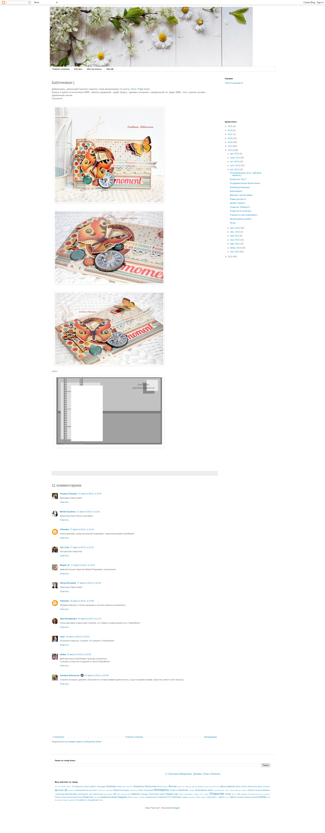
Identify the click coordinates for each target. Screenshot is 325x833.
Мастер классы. (94, 69)
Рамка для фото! (238, 199)
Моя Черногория (124, 794)
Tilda (101, 800)
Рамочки (65, 797)
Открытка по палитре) (240, 211)
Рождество (88, 797)
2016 (230, 138)
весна (159, 786)
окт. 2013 (234, 161)
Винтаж (173, 786)
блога (133, 89)
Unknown (64, 529)
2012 (230, 256)
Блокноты (139, 786)
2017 (230, 134)
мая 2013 (235, 236)
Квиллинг (134, 790)
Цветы (233, 797)
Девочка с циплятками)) (241, 195)
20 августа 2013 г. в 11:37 (89, 619)
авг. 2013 (234, 169)
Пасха (234, 794)
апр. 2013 (235, 240)
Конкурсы (161, 790)
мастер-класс (71, 794)
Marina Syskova (67, 512)
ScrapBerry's (81, 800)
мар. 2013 (235, 244)
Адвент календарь (98, 786)
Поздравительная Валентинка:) (245, 183)
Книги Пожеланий (146, 790)
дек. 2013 (235, 153)
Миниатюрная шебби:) (241, 219)
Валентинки (151, 786)
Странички (175, 797)
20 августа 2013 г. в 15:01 (78, 637)
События (162, 797)
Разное (58, 797)
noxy (62, 637)
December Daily (61, 800)
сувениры (192, 797)
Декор (194, 786)
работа (267, 794)
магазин (258, 790)
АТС (131, 786)
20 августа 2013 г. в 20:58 (79, 654)
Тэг (217, 797)
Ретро (79, 797)
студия (184, 797)
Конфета (173, 790)
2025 (230, 126)
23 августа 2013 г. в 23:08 (97, 675)
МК (114, 794)
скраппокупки (151, 797)
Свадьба (122, 797)
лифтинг (251, 790)
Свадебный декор (108, 797)
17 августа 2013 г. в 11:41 (88, 512)
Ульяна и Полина (68, 494)
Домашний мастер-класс (86, 790)
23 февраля (77, 786)
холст (227, 797)
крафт (192, 790)
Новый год (171, 794)
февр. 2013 (236, 248)
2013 (230, 150)
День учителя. (264, 786)
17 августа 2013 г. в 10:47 (90, 494)
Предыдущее (210, 737)
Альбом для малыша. (240, 187)
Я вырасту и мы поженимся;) (243, 215)
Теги (198, 797)
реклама (73, 797)
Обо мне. (78, 69)
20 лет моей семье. (63, 786)
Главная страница (61, 69)
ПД (238, 794)
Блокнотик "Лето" (238, 179)
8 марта (86, 786)
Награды (144, 794)
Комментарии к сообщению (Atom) (84, 742)
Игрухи (116, 790)
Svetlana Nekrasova (70, 675)
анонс (119, 786)
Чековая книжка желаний (247, 797)
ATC (268, 797)
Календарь (124, 790)
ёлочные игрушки (105, 790)
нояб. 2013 (235, 158)
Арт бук (126, 786)
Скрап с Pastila (139, 797)
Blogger (176, 808)
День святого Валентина (246, 786)
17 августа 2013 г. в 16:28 (89, 583)
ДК (65, 790)
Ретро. (233, 223)
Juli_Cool (64, 547)
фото (221, 797)
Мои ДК (110, 69)
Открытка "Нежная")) (240, 207)
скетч (130, 797)
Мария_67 (65, 565)
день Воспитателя (212, 786)
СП (168, 797)
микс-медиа (108, 794)
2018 (230, 130)
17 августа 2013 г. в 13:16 (82, 547)
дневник (71, 790)
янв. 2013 (235, 252)
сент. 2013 (235, 165)
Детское (59, 790)
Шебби (262, 797)
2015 (230, 142)
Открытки (217, 793)
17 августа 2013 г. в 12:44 (82, 529)
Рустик (96, 797)
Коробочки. (183, 790)
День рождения (228, 786)
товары (203, 797)
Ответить (64, 502)
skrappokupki (93, 800)
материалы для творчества (90, 794)
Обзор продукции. (185, 794)
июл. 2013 (235, 228)
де (190, 786)
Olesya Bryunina (68, 583)
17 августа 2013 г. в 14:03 (83, 565)
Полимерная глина (256, 794)
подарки (244, 794)
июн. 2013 (235, 232)
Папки (228, 794)
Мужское (136, 794)
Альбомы (111, 786)
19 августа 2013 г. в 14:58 (82, 601)
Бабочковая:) (236, 191)
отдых (206, 794)
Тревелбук (211, 797)
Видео (165, 786)
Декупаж (201, 786)
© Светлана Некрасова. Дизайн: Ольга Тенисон (192, 773)
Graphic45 (72, 800)
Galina (63, 654)
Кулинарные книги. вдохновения (227, 790)
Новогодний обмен (157, 794)
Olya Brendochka (68, 619)
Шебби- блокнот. (238, 203)
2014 (230, 146)
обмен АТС (198, 794)
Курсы (244, 790)
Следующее (58, 737)
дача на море (183, 786)
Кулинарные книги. (204, 790)
